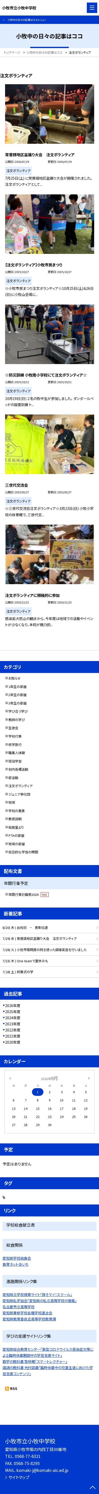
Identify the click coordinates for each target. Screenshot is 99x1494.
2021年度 (12, 1036)
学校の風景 (16, 810)
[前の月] (10, 1078)
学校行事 (15, 736)
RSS (13, 1388)
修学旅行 (15, 744)
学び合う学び (18, 711)
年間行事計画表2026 (27, 894)
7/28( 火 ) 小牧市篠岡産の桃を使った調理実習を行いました (45, 949)
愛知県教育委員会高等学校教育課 (29, 1318)
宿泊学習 (15, 761)
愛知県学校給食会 (17, 1258)
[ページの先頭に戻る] (92, 1488)
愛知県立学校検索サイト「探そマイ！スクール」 (37, 1294)
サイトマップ (18, 1477)
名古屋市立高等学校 (19, 1306)
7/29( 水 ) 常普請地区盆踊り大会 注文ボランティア (40, 938)
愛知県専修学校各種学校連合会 (27, 1312)
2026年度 (12, 1005)
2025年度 (12, 1011)
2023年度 (12, 1023)
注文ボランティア (20, 785)
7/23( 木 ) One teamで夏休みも (25, 960)
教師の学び (16, 719)
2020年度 (12, 1042)
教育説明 (15, 818)
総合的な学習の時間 (23, 852)
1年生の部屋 (17, 686)
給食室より (16, 827)
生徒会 (13, 727)
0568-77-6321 (28, 1456)
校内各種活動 (18, 769)
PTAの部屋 (16, 835)
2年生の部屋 (17, 694)
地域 (11, 802)
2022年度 (12, 1029)
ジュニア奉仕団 (19, 794)
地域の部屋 (16, 843)
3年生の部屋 (17, 703)
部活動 (13, 777)
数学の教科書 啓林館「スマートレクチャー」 (35, 1361)
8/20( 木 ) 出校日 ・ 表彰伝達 (25, 927)
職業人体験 (16, 752)
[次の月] (89, 1078)
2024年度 (12, 1017)
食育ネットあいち (15, 1264)
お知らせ (14, 678)
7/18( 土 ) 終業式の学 (18, 971)
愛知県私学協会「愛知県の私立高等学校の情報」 (40, 1300)
